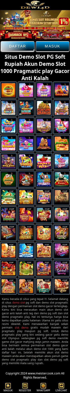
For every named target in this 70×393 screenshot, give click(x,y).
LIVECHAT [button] (61, 390)
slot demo (22, 327)
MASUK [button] (8, 390)
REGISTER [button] (25, 390)
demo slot (18, 302)
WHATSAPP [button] (43, 390)
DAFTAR (17, 46)
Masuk (52, 46)
